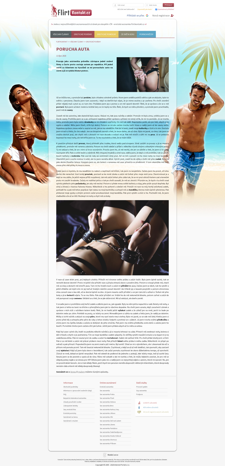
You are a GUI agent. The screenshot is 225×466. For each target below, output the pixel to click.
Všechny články (61, 34)
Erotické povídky (83, 34)
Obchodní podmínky (70, 387)
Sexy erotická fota (69, 409)
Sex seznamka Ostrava (108, 402)
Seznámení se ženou (70, 417)
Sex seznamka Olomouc (108, 440)
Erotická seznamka (106, 387)
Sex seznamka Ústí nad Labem (110, 421)
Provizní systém (141, 387)
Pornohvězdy (146, 34)
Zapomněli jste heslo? (144, 9)
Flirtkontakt (61, 42)
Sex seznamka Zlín (106, 417)
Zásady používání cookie (72, 402)
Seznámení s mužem (70, 421)
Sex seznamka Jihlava (107, 413)
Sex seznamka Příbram (108, 443)
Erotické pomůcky (106, 34)
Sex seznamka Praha (107, 394)
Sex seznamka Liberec (107, 425)
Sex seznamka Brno (107, 406)
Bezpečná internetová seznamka (74, 398)
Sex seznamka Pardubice (108, 428)
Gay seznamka (141, 391)
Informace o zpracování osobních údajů (77, 391)
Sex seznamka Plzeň (107, 398)
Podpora (139, 394)
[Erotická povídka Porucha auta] (112, 274)
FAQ (64, 394)
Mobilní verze (113, 455)
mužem (81, 371)
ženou (73, 371)
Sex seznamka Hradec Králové (110, 436)
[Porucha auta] (143, 91)
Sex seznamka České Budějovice (111, 432)
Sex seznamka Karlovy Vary (109, 409)
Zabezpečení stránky (70, 406)
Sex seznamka (105, 391)
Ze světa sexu (127, 34)
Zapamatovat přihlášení (165, 9)
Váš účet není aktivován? (126, 9)
